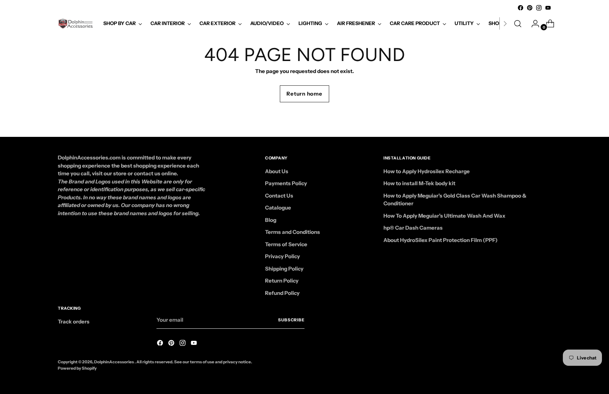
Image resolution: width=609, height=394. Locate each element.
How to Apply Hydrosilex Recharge (426, 171)
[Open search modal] (518, 24)
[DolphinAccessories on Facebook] (520, 8)
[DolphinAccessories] (75, 23)
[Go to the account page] (532, 24)
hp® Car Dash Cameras (413, 227)
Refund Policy (282, 293)
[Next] (505, 23)
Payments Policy (286, 183)
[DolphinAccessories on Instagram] (539, 8)
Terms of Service (286, 244)
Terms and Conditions (292, 232)
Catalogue (278, 207)
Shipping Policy (284, 268)
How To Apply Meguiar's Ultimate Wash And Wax (444, 215)
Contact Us (279, 195)
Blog (270, 220)
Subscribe (291, 319)
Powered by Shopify (77, 368)
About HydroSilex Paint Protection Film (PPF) (440, 240)
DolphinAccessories (114, 361)
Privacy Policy (282, 256)
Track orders (74, 321)
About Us (276, 171)
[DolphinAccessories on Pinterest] (530, 8)
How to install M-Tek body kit (419, 183)
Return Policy (282, 280)
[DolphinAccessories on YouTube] (548, 8)
